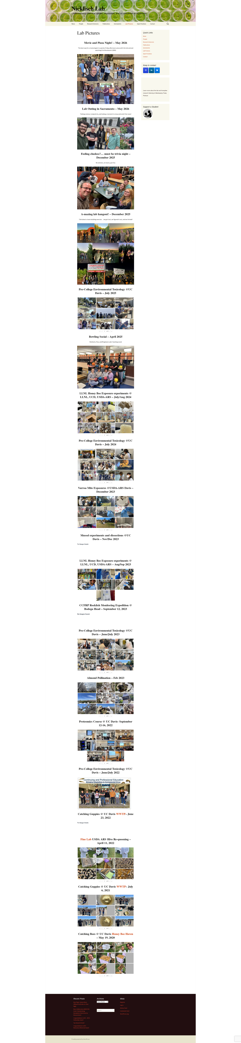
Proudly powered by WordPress (81, 1039)
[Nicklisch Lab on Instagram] (145, 70)
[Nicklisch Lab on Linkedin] (151, 70)
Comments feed (124, 1011)
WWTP (120, 814)
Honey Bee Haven (122, 934)
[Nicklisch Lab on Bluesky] (157, 70)
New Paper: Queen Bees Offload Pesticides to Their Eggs (80, 1004)
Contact (152, 24)
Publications (106, 24)
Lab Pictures (129, 24)
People (81, 24)
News (73, 24)
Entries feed (123, 1008)
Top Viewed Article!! (78, 1023)
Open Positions (141, 24)
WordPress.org (124, 1014)
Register (122, 1002)
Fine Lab (85, 839)
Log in (121, 1005)
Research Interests (93, 24)
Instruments (117, 24)
